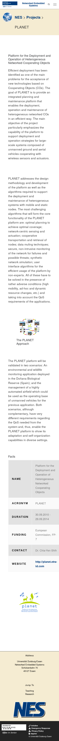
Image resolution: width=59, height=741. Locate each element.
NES (18, 17)
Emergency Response (40, 728)
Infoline (34, 725)
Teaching (29, 690)
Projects (33, 17)
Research (29, 694)
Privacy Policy (38, 731)
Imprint (34, 733)
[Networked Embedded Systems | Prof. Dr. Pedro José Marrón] (9, 4)
